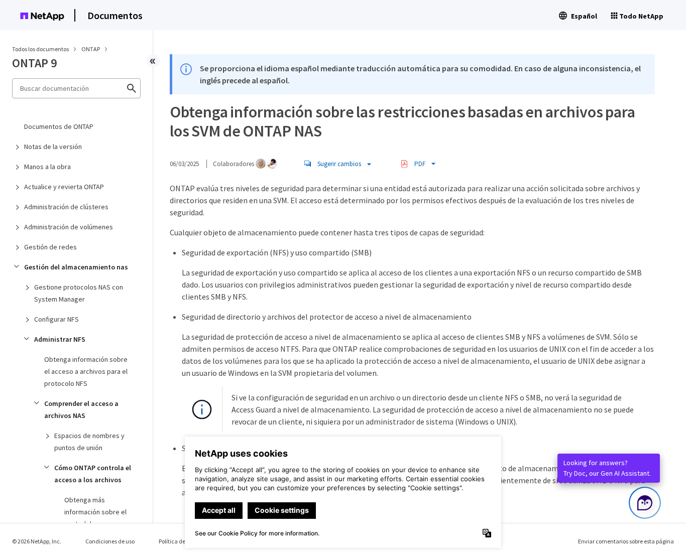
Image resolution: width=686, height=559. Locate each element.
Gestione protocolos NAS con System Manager (78, 293)
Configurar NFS (56, 319)
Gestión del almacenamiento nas (76, 266)
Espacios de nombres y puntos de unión (89, 441)
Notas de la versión (53, 146)
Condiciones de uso (110, 541)
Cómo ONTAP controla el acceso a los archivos (92, 473)
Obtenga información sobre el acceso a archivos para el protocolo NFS (86, 371)
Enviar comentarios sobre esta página (626, 541)
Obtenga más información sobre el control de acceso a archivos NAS (95, 517)
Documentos (115, 15)
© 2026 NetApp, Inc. (36, 541)
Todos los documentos (40, 49)
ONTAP (91, 49)
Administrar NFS (59, 339)
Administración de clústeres (66, 206)
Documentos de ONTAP (58, 126)
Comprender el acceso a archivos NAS (81, 409)
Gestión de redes (50, 246)
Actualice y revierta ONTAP (64, 186)
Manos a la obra (47, 166)
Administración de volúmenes (68, 226)
